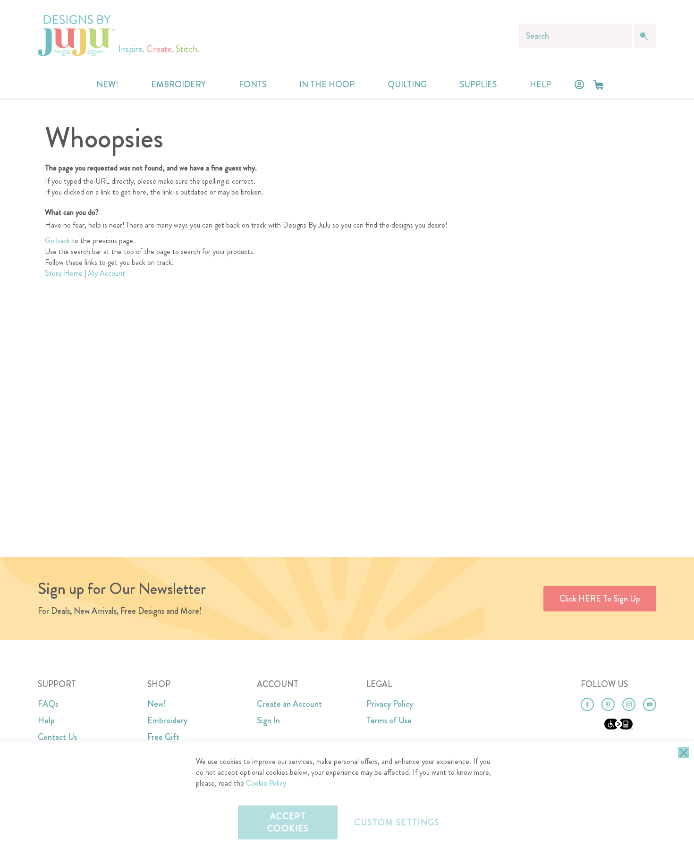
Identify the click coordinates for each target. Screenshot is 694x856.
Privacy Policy (389, 704)
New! (156, 704)
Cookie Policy (266, 783)
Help (46, 720)
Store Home (64, 273)
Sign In (268, 720)
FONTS (252, 84)
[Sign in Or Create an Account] (579, 84)
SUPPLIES (478, 84)
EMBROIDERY (178, 84)
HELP (540, 84)
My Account (106, 273)
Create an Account (289, 704)
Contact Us (57, 737)
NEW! (107, 84)
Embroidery (167, 720)
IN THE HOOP (327, 84)
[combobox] (575, 36)
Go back (57, 240)
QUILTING (407, 84)
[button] (598, 84)
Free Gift (163, 737)
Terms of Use (389, 720)
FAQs (48, 704)
